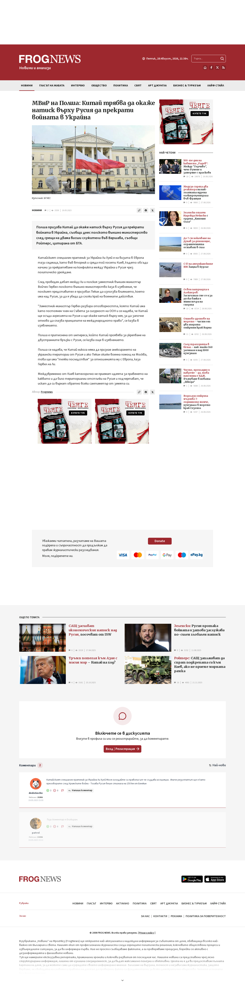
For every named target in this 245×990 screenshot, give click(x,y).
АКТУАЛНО (122, 903)
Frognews (47, 392)
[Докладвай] (62, 790)
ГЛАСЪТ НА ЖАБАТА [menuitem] (51, 85)
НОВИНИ (37, 210)
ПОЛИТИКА (140, 903)
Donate (160, 541)
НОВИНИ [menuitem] (27, 85)
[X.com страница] (217, 67)
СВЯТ (153, 903)
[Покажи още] (122, 980)
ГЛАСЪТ (91, 903)
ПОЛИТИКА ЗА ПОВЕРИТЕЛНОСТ (206, 916)
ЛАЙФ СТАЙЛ (218, 903)
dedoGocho (36, 793)
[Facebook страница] (211, 67)
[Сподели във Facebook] (145, 210)
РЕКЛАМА (176, 916)
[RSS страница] (223, 67)
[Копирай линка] (139, 210)
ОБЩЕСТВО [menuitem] (99, 85)
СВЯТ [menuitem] (138, 85)
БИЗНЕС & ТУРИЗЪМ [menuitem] (187, 85)
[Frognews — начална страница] (40, 879)
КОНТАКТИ (160, 916)
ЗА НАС (145, 916)
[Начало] (205, 67)
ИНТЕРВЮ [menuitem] (78, 85)
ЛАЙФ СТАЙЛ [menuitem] (215, 85)
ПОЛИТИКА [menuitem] (120, 85)
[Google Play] (192, 879)
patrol (36, 833)
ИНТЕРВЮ (106, 903)
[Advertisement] (122, 22)
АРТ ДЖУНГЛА (169, 903)
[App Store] (215, 879)
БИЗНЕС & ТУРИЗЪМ (194, 903)
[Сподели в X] (152, 210)
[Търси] (222, 58)
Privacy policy (146, 933)
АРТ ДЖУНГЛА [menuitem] (157, 85)
